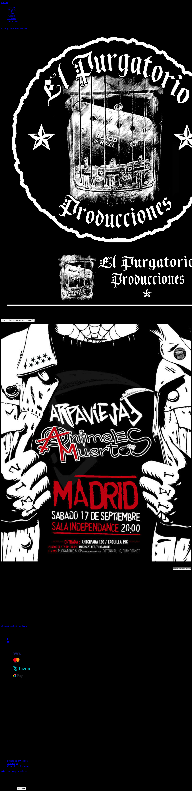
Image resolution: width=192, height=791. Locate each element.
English (11, 10)
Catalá (10, 13)
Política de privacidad (17, 760)
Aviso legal (12, 763)
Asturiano (12, 21)
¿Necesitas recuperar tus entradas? (17, 320)
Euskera (11, 18)
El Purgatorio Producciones (14, 28)
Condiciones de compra (18, 766)
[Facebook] (8, 639)
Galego (11, 15)
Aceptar (21, 788)
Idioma (4, 2)
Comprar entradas (182, 568)
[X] (8, 641)
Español (11, 7)
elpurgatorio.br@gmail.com (14, 626)
